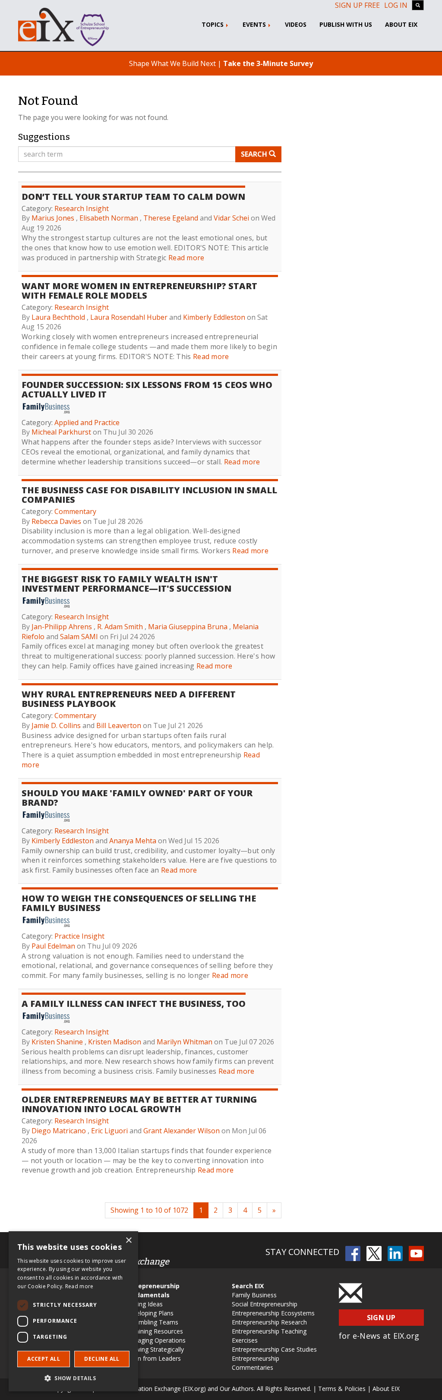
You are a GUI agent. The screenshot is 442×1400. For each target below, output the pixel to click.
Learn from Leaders (153, 1358)
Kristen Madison (114, 1042)
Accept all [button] (43, 1358)
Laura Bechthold (58, 317)
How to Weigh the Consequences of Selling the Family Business (139, 903)
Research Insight (81, 208)
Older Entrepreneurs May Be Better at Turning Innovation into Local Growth (139, 1104)
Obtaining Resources (154, 1331)
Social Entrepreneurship (264, 1304)
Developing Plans (149, 1313)
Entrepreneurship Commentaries (255, 1363)
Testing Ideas (144, 1304)
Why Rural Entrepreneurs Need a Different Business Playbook (129, 698)
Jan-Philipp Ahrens (62, 626)
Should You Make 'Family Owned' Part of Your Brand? (137, 797)
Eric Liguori (109, 1130)
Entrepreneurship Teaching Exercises (269, 1335)
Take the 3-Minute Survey (268, 63)
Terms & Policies (342, 1388)
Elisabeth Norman (108, 218)
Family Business (254, 1295)
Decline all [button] (101, 1358)
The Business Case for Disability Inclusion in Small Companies (149, 494)
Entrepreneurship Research (269, 1322)
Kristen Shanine (57, 1042)
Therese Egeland (170, 218)
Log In (395, 5)
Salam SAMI (79, 636)
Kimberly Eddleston (214, 317)
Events (255, 24)
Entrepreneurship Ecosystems (273, 1313)
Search (255, 154)
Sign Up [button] (381, 1317)
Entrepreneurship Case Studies (274, 1349)
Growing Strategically (154, 1349)
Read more (186, 257)
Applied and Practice (87, 422)
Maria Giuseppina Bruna (187, 626)
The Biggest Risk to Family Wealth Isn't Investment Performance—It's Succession (126, 583)
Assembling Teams (151, 1322)
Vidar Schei (231, 218)
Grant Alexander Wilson (181, 1130)
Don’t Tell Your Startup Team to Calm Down (133, 196)
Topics (213, 24)
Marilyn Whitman (184, 1042)
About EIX (401, 24)
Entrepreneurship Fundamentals (152, 1290)
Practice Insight (79, 936)
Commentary (75, 511)
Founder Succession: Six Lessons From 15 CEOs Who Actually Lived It (147, 389)
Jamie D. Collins (56, 725)
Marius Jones (53, 218)
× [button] (128, 1240)
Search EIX (248, 1286)
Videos (295, 24)
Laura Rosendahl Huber (128, 317)
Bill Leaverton (118, 725)
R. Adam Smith (120, 626)
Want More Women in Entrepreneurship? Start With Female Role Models (139, 290)
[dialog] (73, 1311)
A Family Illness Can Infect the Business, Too (134, 1003)
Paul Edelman (53, 946)
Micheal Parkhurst (61, 432)
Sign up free (357, 5)
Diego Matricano (59, 1130)
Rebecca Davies (56, 521)
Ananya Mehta (132, 840)
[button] (73, 1378)
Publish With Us (345, 24)
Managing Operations (155, 1340)
